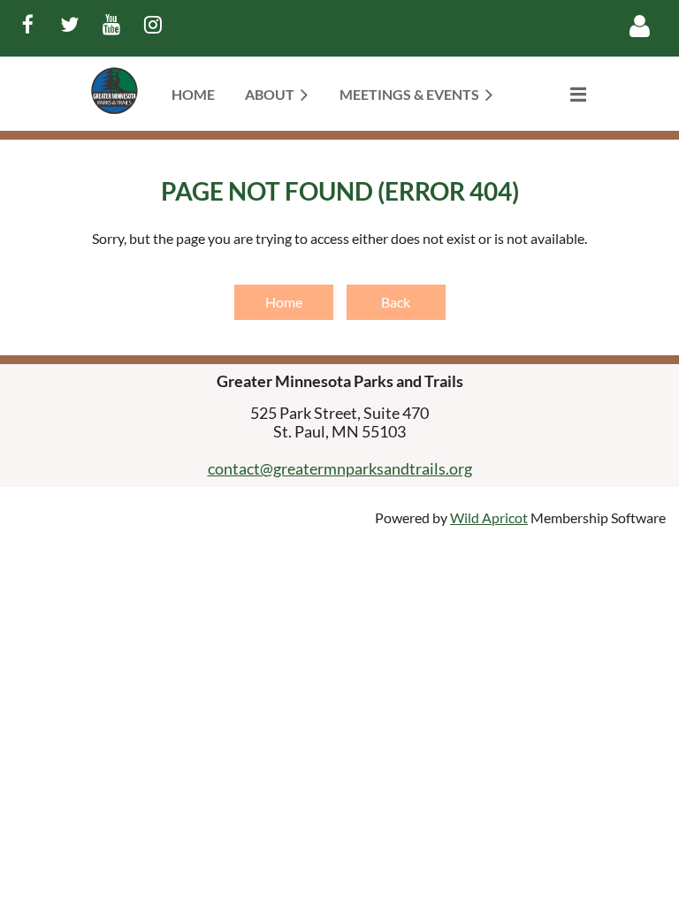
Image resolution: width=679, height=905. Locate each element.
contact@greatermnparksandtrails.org (340, 468)
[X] (69, 24)
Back (395, 301)
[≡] (559, 94)
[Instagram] (152, 24)
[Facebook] (28, 24)
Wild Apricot (489, 517)
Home (283, 301)
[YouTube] (111, 24)
